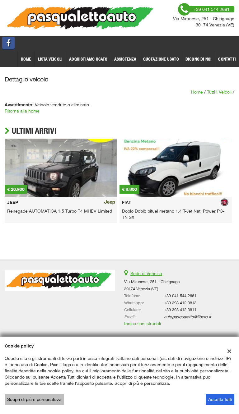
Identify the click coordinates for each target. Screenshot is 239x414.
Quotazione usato (161, 59)
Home (26, 59)
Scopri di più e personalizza (34, 399)
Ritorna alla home (22, 110)
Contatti (227, 59)
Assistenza (125, 59)
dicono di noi (198, 59)
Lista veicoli (50, 59)
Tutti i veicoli (219, 92)
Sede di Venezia (146, 273)
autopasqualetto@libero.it (187, 316)
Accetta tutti (220, 399)
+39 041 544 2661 (180, 295)
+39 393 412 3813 (180, 302)
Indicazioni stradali (142, 323)
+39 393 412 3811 (180, 309)
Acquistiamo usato (88, 59)
